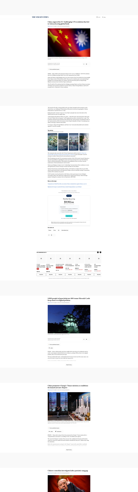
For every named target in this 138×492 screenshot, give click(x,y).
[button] (98, 17)
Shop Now (41, 274)
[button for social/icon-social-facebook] (86, 64)
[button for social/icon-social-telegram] (84, 64)
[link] (40, 17)
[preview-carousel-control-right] (88, 142)
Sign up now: (50, 26)
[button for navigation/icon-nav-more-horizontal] (89, 64)
